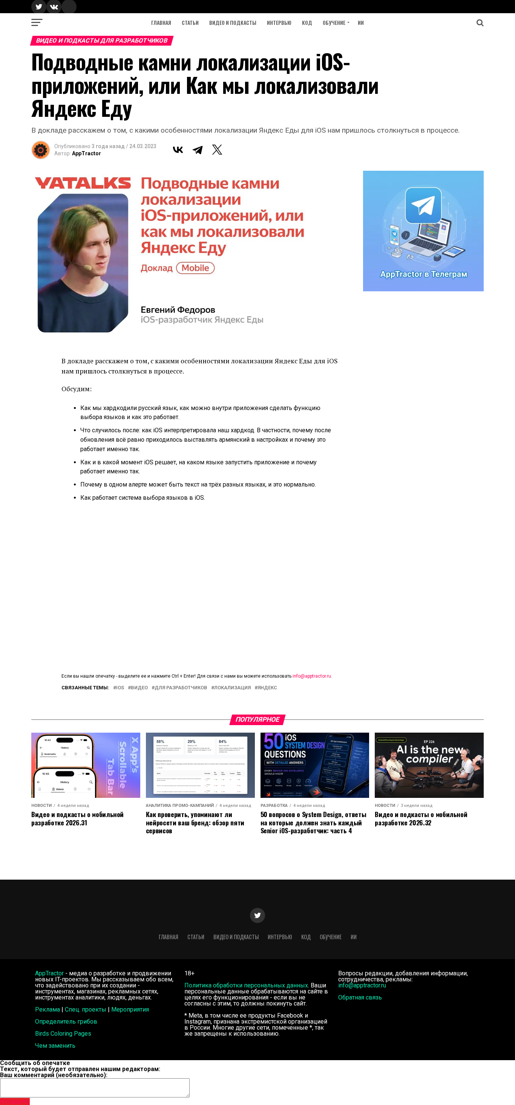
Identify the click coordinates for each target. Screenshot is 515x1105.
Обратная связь (360, 997)
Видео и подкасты (232, 22)
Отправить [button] (15, 1101)
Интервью (279, 22)
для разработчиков (181, 688)
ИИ (361, 22)
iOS (120, 688)
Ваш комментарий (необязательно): (53, 1075)
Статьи (190, 22)
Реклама (47, 1009)
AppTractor (86, 153)
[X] (217, 150)
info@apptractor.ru (312, 676)
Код (307, 22)
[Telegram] (198, 150)
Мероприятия (130, 1009)
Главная (161, 22)
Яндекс (267, 688)
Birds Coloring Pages (63, 1033)
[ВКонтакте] (178, 150)
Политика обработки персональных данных (246, 985)
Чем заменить (55, 1045)
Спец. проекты (85, 1009)
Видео (139, 688)
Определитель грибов (66, 1021)
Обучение (334, 22)
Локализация (232, 688)
